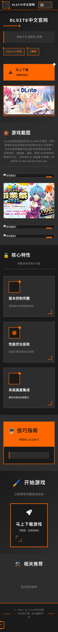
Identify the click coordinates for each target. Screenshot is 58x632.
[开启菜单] (45, 5)
